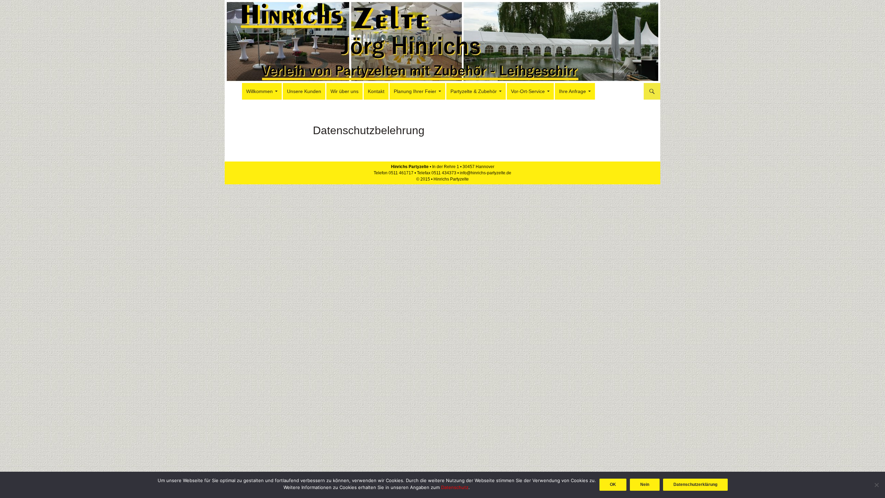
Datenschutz (454, 487)
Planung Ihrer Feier (415, 91)
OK (613, 484)
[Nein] (876, 484)
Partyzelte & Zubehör (473, 91)
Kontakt (376, 91)
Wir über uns (344, 91)
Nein (644, 484)
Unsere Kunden (304, 91)
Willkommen (259, 91)
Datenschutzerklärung (695, 484)
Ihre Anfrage (572, 91)
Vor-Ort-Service (528, 91)
